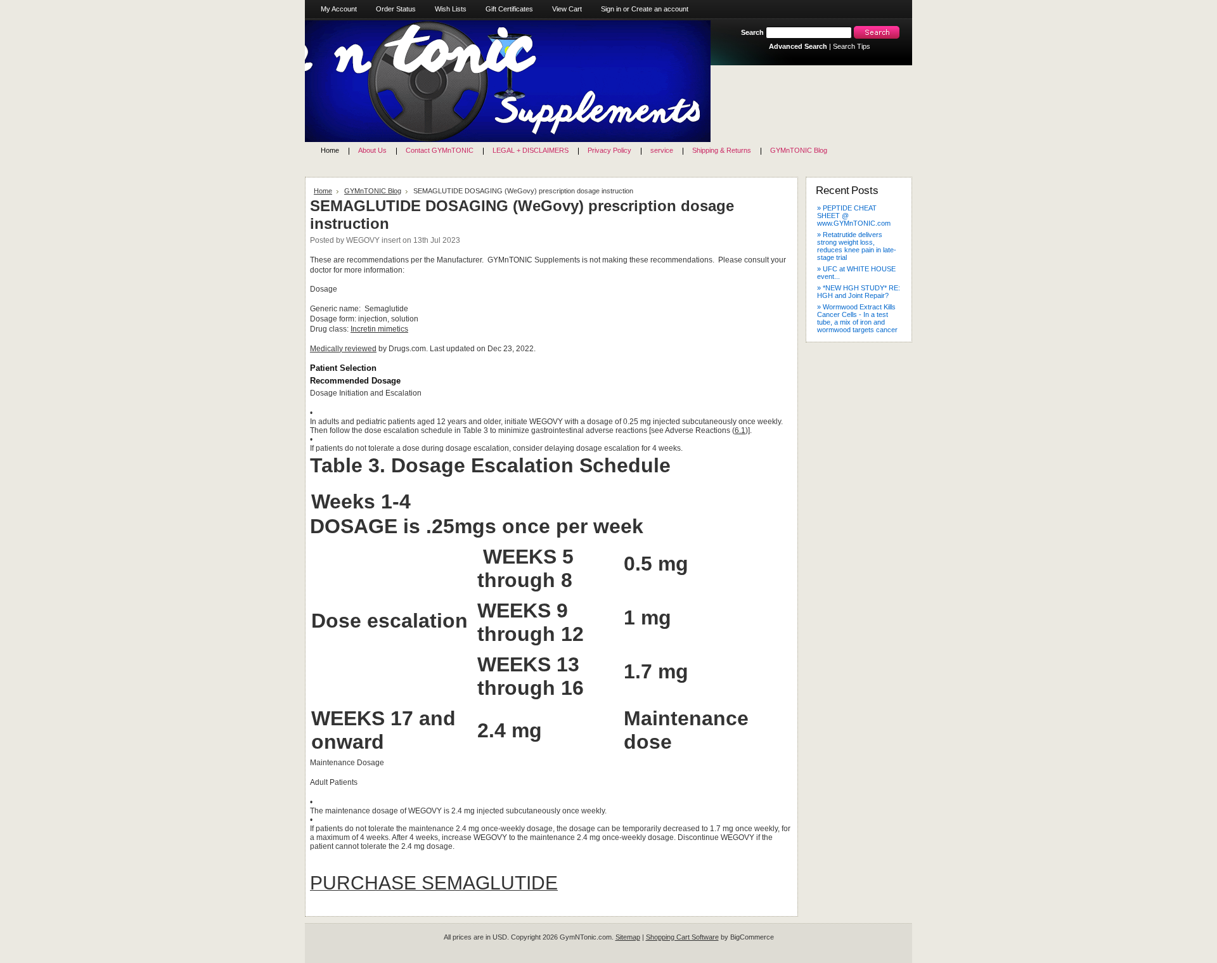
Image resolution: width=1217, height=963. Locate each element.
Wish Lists (451, 9)
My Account (339, 9)
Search (752, 32)
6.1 (740, 430)
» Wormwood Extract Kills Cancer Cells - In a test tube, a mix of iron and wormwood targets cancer (857, 318)
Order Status (396, 9)
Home (323, 191)
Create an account (659, 9)
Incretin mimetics (379, 329)
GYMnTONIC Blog (372, 191)
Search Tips (851, 46)
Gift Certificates (509, 9)
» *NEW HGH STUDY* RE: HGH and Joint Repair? (858, 291)
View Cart (567, 9)
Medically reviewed (343, 348)
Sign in (611, 9)
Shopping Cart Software (682, 937)
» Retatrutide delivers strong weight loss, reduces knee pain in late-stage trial (856, 246)
